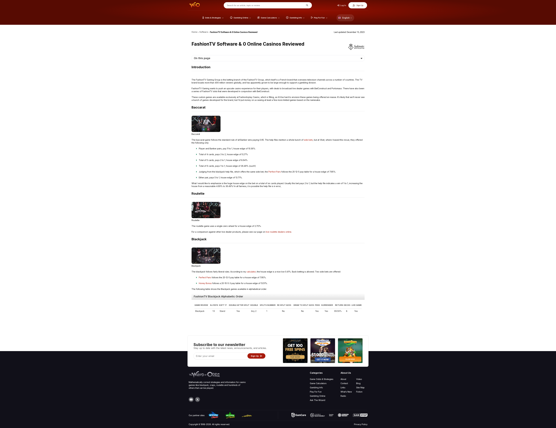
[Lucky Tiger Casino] (350, 351)
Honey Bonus (205, 283)
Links (343, 387)
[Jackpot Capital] (322, 351)
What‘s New (346, 391)
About (343, 379)
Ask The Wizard (317, 400)
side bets (308, 140)
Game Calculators (318, 383)
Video (359, 379)
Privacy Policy (360, 424)
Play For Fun (316, 391)
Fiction (359, 391)
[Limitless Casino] (295, 351)
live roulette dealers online (278, 232)
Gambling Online (317, 396)
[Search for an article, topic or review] (306, 5)
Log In (343, 5)
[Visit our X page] (197, 399)
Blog (358, 383)
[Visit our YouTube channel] (191, 399)
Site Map (360, 387)
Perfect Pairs (274, 171)
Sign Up (359, 5)
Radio (343, 396)
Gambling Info (316, 387)
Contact (344, 383)
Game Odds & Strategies (321, 379)
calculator (251, 271)
